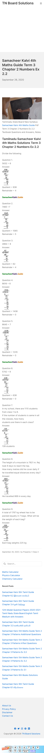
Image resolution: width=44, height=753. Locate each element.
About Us (6, 705)
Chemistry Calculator (12, 579)
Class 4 (36, 552)
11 (15, 751)
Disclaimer (7, 712)
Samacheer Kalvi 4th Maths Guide (18, 125)
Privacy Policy (9, 709)
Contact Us (7, 716)
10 (10, 751)
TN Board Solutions (31, 733)
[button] (22, 749)
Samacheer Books (25, 751)
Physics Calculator (11, 575)
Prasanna (27, 552)
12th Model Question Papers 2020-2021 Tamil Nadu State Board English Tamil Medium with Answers (21, 613)
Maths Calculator (10, 572)
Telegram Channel (32, 751)
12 (20, 751)
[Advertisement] (22, 29)
